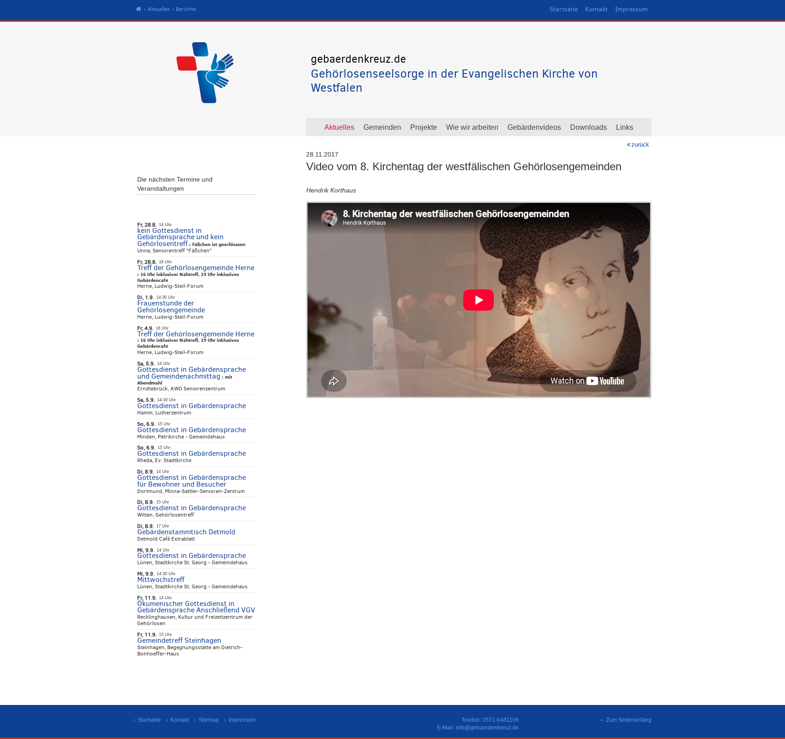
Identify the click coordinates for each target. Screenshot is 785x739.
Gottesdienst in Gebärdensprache (191, 405)
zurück (640, 144)
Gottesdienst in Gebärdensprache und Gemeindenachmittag (191, 373)
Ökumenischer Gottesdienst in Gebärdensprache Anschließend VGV (196, 607)
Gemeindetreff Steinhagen (179, 640)
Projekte (423, 127)
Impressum (631, 9)
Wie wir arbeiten (472, 127)
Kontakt (596, 9)
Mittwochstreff (160, 579)
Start (139, 9)
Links (624, 127)
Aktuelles (159, 9)
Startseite (564, 9)
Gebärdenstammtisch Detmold (186, 532)
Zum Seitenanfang (628, 720)
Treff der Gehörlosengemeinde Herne (195, 267)
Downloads (588, 127)
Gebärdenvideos (534, 127)
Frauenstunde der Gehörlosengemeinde (171, 306)
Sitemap (209, 720)
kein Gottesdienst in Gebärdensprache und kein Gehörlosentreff (180, 237)
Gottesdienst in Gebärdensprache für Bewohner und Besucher (191, 481)
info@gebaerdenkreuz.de (487, 727)
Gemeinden (382, 127)
